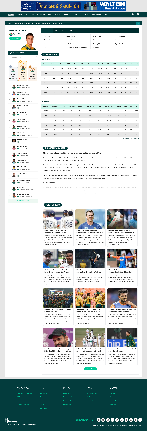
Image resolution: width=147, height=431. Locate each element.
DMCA (89, 397)
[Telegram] (136, 420)
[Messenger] (126, 420)
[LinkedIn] (131, 420)
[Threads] (140, 420)
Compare (16, 38)
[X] (112, 420)
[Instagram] (108, 420)
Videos (66, 14)
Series (42, 405)
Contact (112, 397)
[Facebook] (99, 420)
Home (20, 14)
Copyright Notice (92, 393)
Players (86, 14)
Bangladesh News (68, 397)
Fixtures (42, 401)
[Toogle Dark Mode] (133, 14)
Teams (49, 14)
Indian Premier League (23, 401)
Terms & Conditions (92, 401)
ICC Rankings (97, 14)
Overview (47, 31)
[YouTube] (103, 420)
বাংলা (106, 14)
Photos (58, 14)
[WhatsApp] (122, 420)
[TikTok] (117, 420)
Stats (56, 31)
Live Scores (43, 393)
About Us (113, 393)
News (42, 14)
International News (68, 401)
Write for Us (113, 401)
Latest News (67, 393)
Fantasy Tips (67, 405)
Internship (113, 405)
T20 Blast (19, 397)
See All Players (24, 201)
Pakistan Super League (23, 405)
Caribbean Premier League (25, 393)
